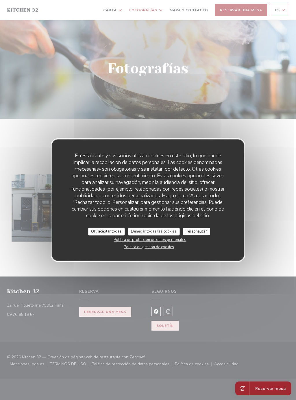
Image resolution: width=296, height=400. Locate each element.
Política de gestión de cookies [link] (149, 247)
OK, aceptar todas (106, 231)
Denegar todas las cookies (153, 231)
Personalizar (196, 231)
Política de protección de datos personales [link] (150, 239)
